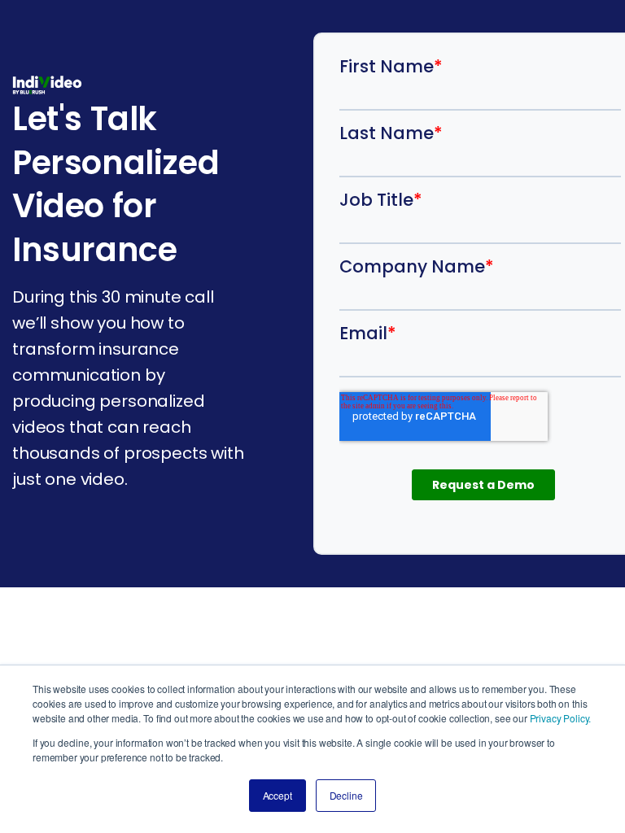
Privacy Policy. (561, 718)
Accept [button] (277, 795)
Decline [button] (346, 795)
